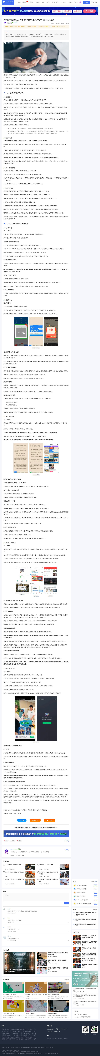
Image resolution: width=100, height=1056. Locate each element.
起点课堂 (18, 1047)
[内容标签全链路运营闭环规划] (30, 867)
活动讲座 (38, 2)
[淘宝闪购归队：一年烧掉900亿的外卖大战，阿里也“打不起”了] (77, 943)
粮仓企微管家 (16, 1050)
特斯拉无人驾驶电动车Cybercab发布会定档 (85, 924)
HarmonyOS (63, 2)
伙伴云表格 (27, 1047)
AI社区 (53, 2)
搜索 (71, 2)
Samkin (9, 927)
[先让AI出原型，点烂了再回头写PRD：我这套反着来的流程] (77, 955)
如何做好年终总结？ (53, 994)
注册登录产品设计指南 (9, 994)
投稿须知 (54, 1038)
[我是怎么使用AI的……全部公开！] (77, 949)
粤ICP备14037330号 (20, 1051)
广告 (20, 840)
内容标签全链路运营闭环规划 (13, 864)
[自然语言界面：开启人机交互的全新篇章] (64, 874)
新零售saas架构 (52, 1013)
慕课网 (51, 1047)
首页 (19, 2)
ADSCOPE (9, 22)
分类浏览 (31, 2)
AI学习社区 (47, 1047)
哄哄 (9, 918)
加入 (95, 885)
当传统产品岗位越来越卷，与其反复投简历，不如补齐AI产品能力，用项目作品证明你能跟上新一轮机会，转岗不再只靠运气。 (35, 26)
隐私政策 (49, 1038)
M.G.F (9, 908)
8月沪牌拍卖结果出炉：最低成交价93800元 (85, 919)
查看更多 (95, 909)
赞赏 (23, 820)
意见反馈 (60, 1038)
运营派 (11, 1050)
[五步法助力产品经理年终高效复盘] (30, 882)
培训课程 (24, 2)
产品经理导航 (13, 1047)
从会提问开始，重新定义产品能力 (14, 872)
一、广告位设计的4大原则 (81, 1014)
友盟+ (39, 1047)
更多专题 (67, 979)
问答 (43, 2)
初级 (13, 840)
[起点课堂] (50, 1029)
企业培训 (48, 2)
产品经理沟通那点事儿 (9, 1013)
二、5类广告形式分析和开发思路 (82, 1017)
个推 (36, 1047)
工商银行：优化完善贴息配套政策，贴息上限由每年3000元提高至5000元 (86, 913)
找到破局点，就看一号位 (46, 864)
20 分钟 (67, 23)
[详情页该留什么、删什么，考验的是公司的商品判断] (77, 937)
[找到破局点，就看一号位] (64, 867)
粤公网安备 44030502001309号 (32, 1051)
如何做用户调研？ (30, 1013)
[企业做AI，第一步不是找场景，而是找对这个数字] (77, 960)
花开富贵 (9, 936)
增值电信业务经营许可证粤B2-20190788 (30, 1053)
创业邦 (42, 1047)
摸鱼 (57, 2)
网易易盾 (33, 1047)
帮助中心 (66, 1038)
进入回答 (94, 984)
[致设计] (50, 1031)
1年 (6, 840)
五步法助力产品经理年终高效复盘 (14, 879)
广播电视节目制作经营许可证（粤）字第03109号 (12, 1053)
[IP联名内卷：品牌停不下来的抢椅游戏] (77, 966)
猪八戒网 (23, 1047)
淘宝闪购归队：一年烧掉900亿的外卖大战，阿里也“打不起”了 (89, 943)
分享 (67, 840)
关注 (15, 22)
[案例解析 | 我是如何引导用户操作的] (64, 882)
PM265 (7, 1047)
